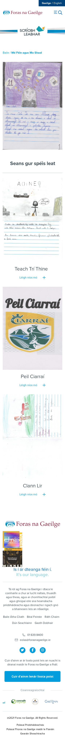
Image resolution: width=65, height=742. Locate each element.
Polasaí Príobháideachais (30, 724)
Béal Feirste (34, 617)
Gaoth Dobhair (44, 623)
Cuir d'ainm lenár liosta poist (32, 676)
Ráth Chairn (52, 617)
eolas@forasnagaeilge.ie (35, 640)
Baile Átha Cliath (13, 617)
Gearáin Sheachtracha (32, 733)
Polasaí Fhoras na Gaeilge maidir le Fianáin (30, 729)
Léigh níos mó (28, 277)
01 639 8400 (35, 635)
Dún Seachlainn (22, 623)
